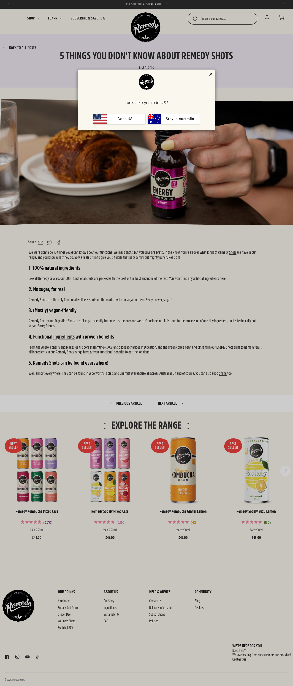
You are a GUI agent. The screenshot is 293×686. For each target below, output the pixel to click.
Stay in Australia (179, 119)
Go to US (125, 119)
